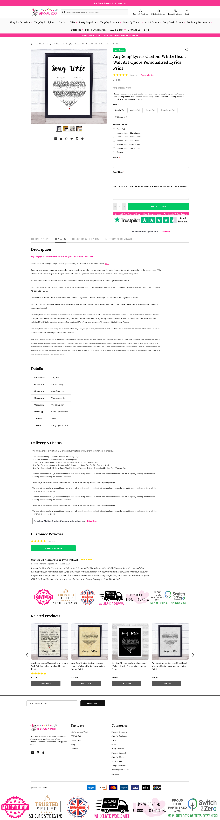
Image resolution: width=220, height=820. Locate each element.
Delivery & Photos (85, 239)
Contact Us (134, 29)
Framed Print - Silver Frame (129, 148)
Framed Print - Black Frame (129, 133)
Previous (27, 655)
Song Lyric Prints (173, 22)
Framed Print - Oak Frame (128, 140)
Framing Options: (121, 124)
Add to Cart (158, 206)
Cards (62, 22)
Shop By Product (109, 22)
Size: (116, 104)
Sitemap (74, 749)
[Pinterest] (82, 138)
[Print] (66, 138)
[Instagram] (38, 752)
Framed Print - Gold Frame (128, 144)
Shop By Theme (132, 22)
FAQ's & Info (117, 29)
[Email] (61, 138)
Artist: (116, 158)
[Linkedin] (77, 138)
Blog (146, 29)
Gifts (72, 22)
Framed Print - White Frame (129, 137)
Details (60, 239)
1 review (133, 75)
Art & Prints (152, 22)
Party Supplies (87, 22)
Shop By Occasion (20, 22)
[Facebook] (55, 138)
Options (46, 683)
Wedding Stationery (198, 22)
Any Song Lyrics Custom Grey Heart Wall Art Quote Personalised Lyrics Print (169, 666)
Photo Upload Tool (95, 29)
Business (76, 29)
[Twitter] (71, 138)
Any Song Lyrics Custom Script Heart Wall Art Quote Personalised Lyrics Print (49, 666)
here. (107, 263)
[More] (31, 22)
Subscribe (93, 703)
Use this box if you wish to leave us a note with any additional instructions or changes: (150, 186)
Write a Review (147, 75)
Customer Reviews (118, 239)
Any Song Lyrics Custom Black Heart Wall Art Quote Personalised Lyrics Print (129, 666)
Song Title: (118, 172)
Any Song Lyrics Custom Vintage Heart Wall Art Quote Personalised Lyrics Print (88, 666)
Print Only (121, 129)
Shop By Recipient (44, 22)
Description (40, 239)
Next (193, 655)
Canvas (120, 152)
